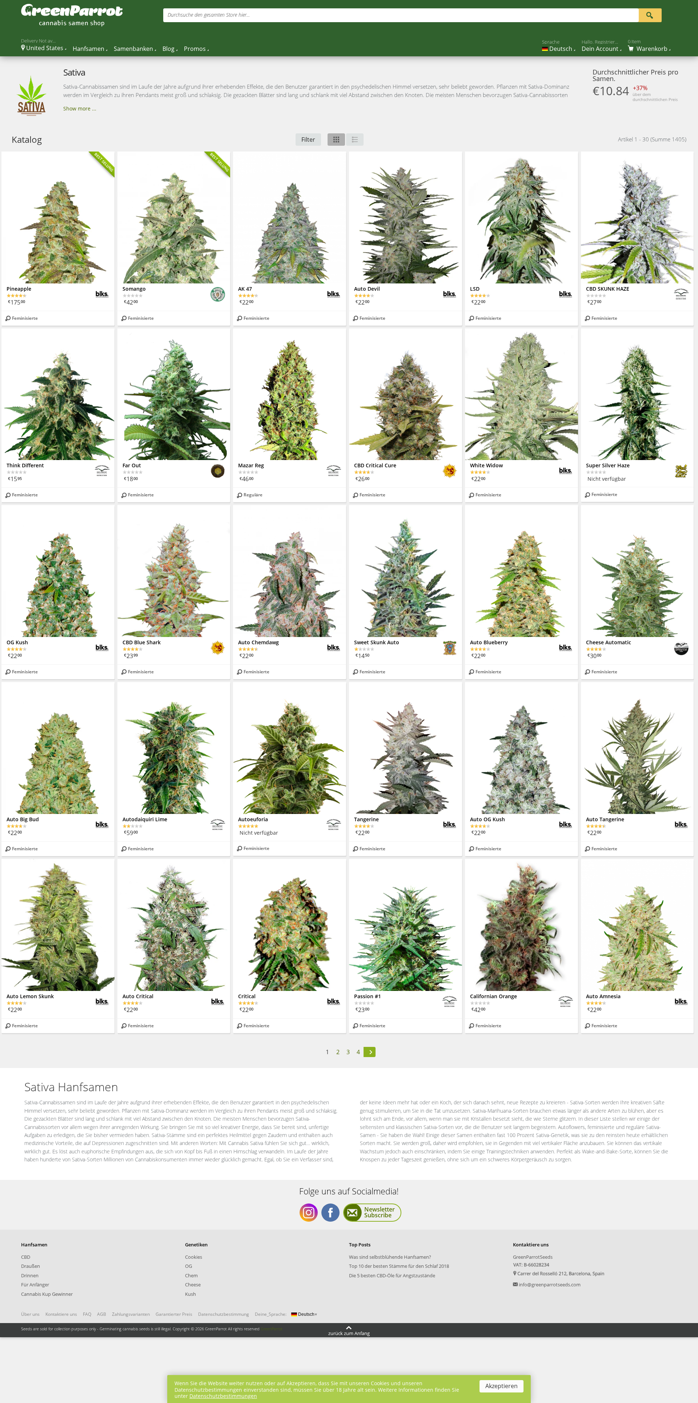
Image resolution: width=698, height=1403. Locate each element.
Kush (190, 1294)
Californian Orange (493, 996)
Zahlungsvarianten (131, 1314)
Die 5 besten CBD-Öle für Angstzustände (392, 1275)
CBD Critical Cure (375, 465)
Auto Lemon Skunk (30, 996)
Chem (191, 1275)
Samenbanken (133, 49)
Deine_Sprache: (270, 1314)
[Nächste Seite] (370, 1052)
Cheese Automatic (608, 642)
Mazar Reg (251, 465)
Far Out (132, 465)
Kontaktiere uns (61, 1314)
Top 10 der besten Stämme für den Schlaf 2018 (399, 1266)
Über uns (30, 1314)
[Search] (650, 14)
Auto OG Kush (487, 819)
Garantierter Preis (174, 1314)
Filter (308, 140)
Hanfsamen (88, 49)
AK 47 (245, 288)
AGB (101, 1314)
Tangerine (366, 819)
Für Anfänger (35, 1284)
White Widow (486, 465)
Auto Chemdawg (258, 642)
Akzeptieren (501, 1386)
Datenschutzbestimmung (223, 1314)
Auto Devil (367, 288)
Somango (134, 288)
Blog (168, 49)
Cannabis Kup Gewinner (47, 1294)
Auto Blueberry (489, 642)
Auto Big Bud (23, 819)
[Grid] (336, 139)
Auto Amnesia (603, 996)
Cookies (193, 1257)
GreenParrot (271, 1328)
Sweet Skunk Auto (376, 642)
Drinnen (30, 1275)
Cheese (193, 1284)
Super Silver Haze (608, 465)
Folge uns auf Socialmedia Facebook (330, 1213)
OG (188, 1266)
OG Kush (17, 642)
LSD (475, 288)
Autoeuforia (253, 819)
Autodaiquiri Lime (145, 819)
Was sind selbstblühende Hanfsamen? (390, 1257)
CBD (25, 1257)
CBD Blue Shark (142, 642)
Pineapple (19, 288)
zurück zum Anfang (349, 1333)
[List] (355, 139)
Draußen (30, 1266)
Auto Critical (138, 996)
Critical (247, 996)
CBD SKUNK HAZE (607, 288)
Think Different (25, 465)
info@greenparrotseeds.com (550, 1284)
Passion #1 (367, 996)
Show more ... (79, 108)
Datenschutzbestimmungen (223, 1395)
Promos (195, 49)
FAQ (87, 1314)
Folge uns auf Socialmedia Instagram (309, 1213)
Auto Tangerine (605, 819)
